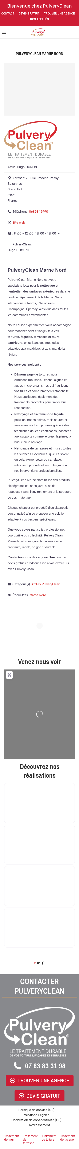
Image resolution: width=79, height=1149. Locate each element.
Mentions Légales (36, 1115)
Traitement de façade (67, 1137)
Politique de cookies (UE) (36, 1110)
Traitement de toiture (49, 1137)
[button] (39, 233)
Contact (8, 13)
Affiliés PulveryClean (45, 584)
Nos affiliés (39, 19)
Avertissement (39, 1125)
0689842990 (38, 211)
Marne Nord (37, 595)
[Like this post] (38, 963)
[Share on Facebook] (43, 963)
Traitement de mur (11, 1137)
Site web (18, 222)
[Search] (75, 32)
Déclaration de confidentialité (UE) (36, 1120)
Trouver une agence (59, 13)
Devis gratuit (29, 13)
